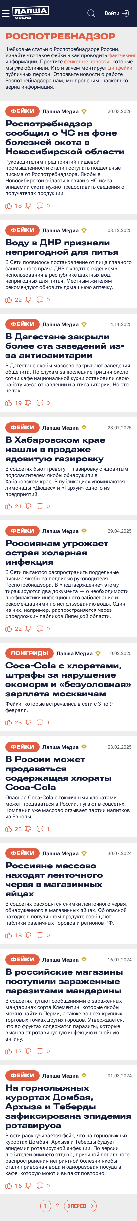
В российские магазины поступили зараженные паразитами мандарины (64, 981)
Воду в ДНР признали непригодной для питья (62, 247)
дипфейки (120, 68)
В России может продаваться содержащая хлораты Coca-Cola (58, 773)
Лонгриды (29, 653)
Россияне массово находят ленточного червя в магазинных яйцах (54, 879)
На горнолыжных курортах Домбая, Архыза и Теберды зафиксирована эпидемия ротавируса (68, 1106)
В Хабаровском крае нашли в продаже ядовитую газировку (55, 449)
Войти (112, 13)
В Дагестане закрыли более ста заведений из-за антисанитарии (64, 346)
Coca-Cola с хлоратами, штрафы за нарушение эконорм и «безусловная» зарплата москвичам (68, 679)
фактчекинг (122, 55)
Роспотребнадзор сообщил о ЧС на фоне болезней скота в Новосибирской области (65, 137)
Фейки (22, 111)
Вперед (77, 1206)
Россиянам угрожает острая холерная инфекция (56, 552)
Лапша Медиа (60, 111)
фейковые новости (86, 61)
